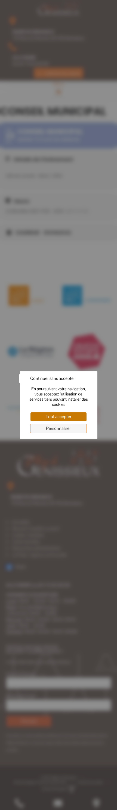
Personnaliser (58, 428)
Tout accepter (58, 416)
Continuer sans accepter (52, 378)
